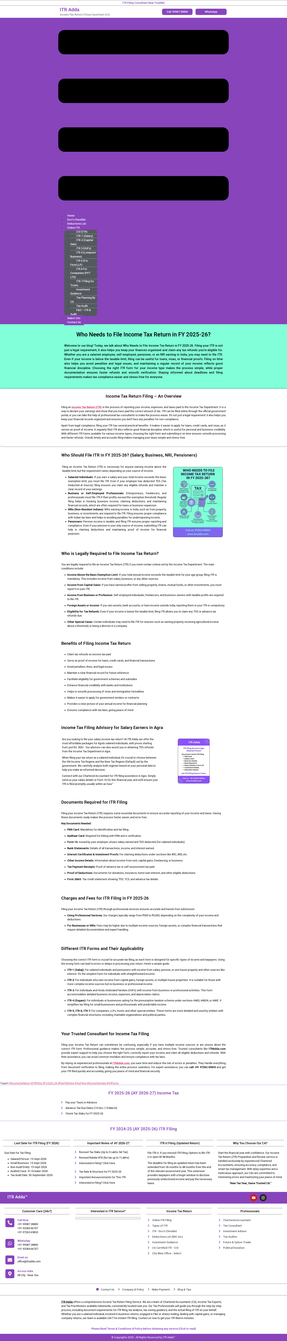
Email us (22, 1257)
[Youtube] (253, 1197)
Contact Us (74, 322)
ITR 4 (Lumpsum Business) (83, 254)
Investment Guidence (80, 291)
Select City (73, 318)
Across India (25, 1271)
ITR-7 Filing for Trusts (82, 283)
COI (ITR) (81, 231)
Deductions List (76, 223)
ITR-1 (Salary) (84, 235)
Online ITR (73, 227)
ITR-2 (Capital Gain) (81, 242)
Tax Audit (82, 305)
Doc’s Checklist (76, 219)
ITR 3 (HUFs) (83, 248)
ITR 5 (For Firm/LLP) (79, 262)
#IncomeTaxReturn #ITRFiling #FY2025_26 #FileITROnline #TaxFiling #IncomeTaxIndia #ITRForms (64, 1083)
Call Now (22, 1220)
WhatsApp (23, 1240)
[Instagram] (263, 1197)
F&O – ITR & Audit (80, 312)
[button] (143, 116)
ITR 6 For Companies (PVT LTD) (80, 273)
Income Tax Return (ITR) (87, 407)
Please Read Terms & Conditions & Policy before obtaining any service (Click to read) (143, 1328)
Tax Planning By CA (82, 299)
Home (70, 215)
